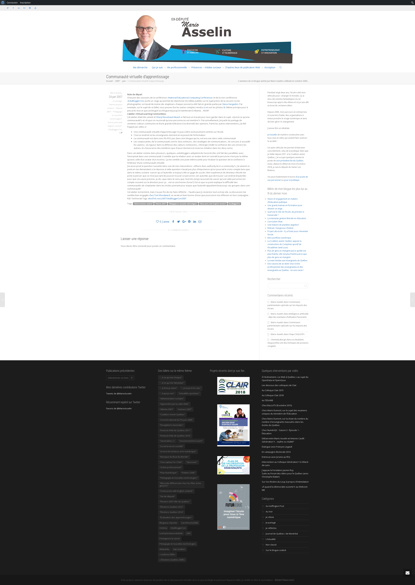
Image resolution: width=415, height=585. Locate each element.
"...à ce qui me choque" (171, 377)
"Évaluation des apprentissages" (176, 517)
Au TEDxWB (267, 400)
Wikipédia (164, 549)
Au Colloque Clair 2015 (273, 390)
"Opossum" (191, 462)
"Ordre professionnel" (171, 467)
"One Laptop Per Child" (171, 462)
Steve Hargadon (230, 104)
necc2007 (161, 198)
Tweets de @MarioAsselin (119, 393)
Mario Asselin (277, 302)
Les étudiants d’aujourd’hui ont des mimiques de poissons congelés (287, 342)
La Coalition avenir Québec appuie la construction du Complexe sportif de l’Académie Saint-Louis (284, 244)
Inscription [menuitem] (25, 2)
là (224, 107)
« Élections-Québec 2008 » (172, 559)
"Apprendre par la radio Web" (174, 403)
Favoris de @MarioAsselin (119, 408)
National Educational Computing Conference (190, 97)
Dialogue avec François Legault (277, 446)
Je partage (117, 101)
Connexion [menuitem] (12, 2)
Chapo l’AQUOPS (296, 334)
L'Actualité (271, 539)
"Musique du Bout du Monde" (174, 456)
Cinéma (163, 527)
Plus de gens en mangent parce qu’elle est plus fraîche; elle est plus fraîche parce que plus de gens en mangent (287, 254)
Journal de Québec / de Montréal (282, 533)
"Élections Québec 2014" (172, 512)
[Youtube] (35, 8)
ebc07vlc (152, 198)
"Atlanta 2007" (160, 204)
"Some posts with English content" (213, 204)
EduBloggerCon (115, 129)
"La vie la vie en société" (172, 446)
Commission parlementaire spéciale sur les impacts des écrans (287, 305)
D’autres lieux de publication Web (242, 67)
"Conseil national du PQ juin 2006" (176, 419)
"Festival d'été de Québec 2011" (175, 430)
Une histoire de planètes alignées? (283, 224)
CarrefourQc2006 (189, 522)
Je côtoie (270, 517)
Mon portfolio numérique (279, 237)
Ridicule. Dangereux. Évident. (280, 228)
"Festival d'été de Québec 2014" (175, 435)
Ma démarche (140, 67)
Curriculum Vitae (275, 221)
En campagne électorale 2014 (276, 451)
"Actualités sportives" (189, 393)
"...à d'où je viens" (168, 388)
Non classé (271, 544)
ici (205, 107)
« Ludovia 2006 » (167, 554)
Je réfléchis (271, 528)
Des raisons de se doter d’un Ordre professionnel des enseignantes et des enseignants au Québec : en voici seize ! (285, 267)
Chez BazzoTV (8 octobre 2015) (277, 405)
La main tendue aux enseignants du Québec (287, 260)
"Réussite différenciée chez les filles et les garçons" (180, 484)
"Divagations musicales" (172, 425)
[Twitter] (7, 8)
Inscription (269, 67)
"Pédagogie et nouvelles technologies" (116, 115)
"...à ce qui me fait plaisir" (172, 382)
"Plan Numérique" (168, 472)
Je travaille (272, 134)
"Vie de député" (167, 496)
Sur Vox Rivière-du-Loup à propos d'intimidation (285, 481)
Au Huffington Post (275, 506)
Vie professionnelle (177, 67)
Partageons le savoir (170, 538)
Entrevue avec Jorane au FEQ (276, 456)
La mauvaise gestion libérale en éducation (286, 218)
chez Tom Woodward (159, 195)
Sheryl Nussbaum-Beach (168, 117)
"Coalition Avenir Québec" (172, 414)
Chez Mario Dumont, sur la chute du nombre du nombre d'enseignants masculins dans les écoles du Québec (285, 422)
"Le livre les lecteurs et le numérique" (178, 451)
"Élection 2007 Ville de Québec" (175, 501)
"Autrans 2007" (184, 409)
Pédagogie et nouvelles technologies (178, 543)
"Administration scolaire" (143, 204)
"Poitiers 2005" (188, 472)
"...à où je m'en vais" (191, 388)
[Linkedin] (18, 8)
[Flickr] (29, 8)
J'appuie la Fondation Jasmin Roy (278, 470)
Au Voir (269, 511)
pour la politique (291, 180)
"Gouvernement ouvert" (191, 440)
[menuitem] (3, 2)
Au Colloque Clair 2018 (273, 395)
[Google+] (24, 8)
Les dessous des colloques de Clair (279, 385)
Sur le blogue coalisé (276, 550)
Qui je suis (157, 67)
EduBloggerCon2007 (176, 198)
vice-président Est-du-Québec (289, 160)
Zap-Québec (179, 549)
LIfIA (188, 533)
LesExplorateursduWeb (171, 533)
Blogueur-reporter (168, 522)
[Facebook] (13, 8)
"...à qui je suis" (167, 393)
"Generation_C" (167, 440)
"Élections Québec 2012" (172, 506)
